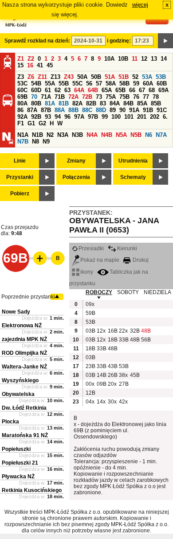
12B (90, 393)
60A (148, 83)
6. (165, 116)
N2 (50, 135)
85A (142, 103)
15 (20, 65)
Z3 (20, 77)
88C (87, 110)
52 (135, 77)
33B (123, 340)
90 (122, 110)
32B (134, 331)
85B (156, 103)
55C (77, 83)
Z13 (55, 77)
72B (87, 96)
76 (136, 96)
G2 (42, 123)
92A (22, 116)
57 (99, 83)
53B (161, 77)
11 (135, 58)
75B (124, 96)
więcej (140, 4)
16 (30, 65)
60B (162, 83)
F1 (20, 123)
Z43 (69, 77)
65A (107, 90)
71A (46, 96)
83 (103, 103)
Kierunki (127, 248)
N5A (121, 135)
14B (101, 375)
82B (91, 103)
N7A (161, 135)
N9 (46, 141)
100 (116, 116)
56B (145, 340)
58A (111, 83)
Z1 (20, 58)
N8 (35, 141)
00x (90, 384)
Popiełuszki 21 (20, 463)
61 (48, 90)
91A (134, 110)
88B (73, 110)
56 (89, 83)
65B (120, 90)
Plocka (10, 422)
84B (128, 103)
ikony (86, 272)
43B (112, 366)
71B (60, 96)
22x (123, 331)
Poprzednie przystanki (28, 297)
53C (22, 83)
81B (64, 103)
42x (123, 402)
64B (93, 90)
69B (22, 96)
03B (90, 331)
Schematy (133, 177)
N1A (22, 135)
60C (22, 90)
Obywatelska (18, 394)
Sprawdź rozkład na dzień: (37, 41)
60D (36, 90)
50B (96, 77)
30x (112, 402)
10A (109, 58)
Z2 (31, 58)
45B (134, 375)
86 (20, 110)
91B (148, 110)
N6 (148, 135)
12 (144, 58)
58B (124, 83)
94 (58, 116)
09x (90, 304)
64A (79, 90)
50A (82, 77)
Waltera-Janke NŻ (24, 367)
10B (123, 58)
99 (105, 116)
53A (147, 77)
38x (123, 375)
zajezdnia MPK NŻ (24, 339)
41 (40, 65)
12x (101, 331)
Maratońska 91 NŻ (25, 435)
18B (112, 340)
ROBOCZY (99, 292)
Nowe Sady (16, 312)
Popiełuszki (16, 449)
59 (136, 83)
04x (90, 402)
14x (101, 402)
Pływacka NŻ (18, 476)
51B (123, 77)
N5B (136, 135)
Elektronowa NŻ (22, 325)
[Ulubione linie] (37, 258)
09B (101, 384)
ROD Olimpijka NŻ (24, 353)
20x (112, 384)
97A (79, 116)
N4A (92, 135)
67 (142, 90)
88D (101, 110)
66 (132, 90)
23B (90, 366)
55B (64, 83)
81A (50, 103)
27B (123, 384)
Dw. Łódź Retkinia (24, 408)
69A (163, 90)
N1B (37, 135)
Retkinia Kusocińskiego (32, 490)
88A (60, 110)
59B (90, 313)
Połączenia (76, 177)
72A (73, 96)
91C (162, 110)
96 (67, 116)
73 (99, 96)
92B (36, 116)
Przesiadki (91, 248)
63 (67, 90)
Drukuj (140, 260)
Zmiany (76, 161)
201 (141, 116)
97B (93, 116)
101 (129, 116)
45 (50, 65)
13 (154, 58)
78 (156, 96)
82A (77, 103)
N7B (22, 141)
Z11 (42, 77)
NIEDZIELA (157, 292)
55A (50, 83)
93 (48, 116)
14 (164, 58)
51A (110, 77)
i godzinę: (119, 41)
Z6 (31, 77)
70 (34, 96)
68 (152, 90)
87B (46, 110)
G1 (31, 123)
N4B (106, 135)
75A (111, 96)
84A (115, 103)
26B (112, 375)
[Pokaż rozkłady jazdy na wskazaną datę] (165, 40)
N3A (62, 135)
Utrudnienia (133, 161)
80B (36, 103)
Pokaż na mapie (99, 260)
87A (32, 110)
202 (154, 116)
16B (112, 331)
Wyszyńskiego (20, 380)
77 (146, 96)
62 (58, 90)
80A (22, 103)
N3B (77, 135)
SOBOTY (128, 292)
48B (145, 331)
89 (113, 110)
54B (36, 83)
